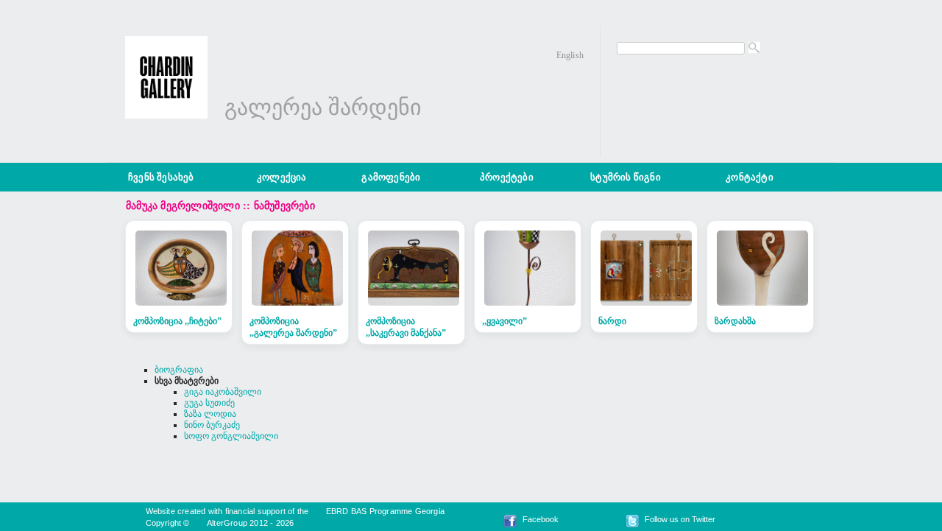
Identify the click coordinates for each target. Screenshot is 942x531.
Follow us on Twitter (680, 519)
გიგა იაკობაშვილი (222, 392)
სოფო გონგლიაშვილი (231, 436)
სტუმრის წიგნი (625, 177)
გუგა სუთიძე (209, 403)
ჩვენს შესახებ (161, 177)
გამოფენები (390, 177)
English (570, 55)
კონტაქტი (749, 177)
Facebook (541, 519)
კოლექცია (282, 177)
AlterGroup (227, 522)
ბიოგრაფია (179, 370)
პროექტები (507, 177)
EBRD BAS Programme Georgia (385, 511)
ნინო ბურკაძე (212, 425)
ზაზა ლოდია (210, 414)
